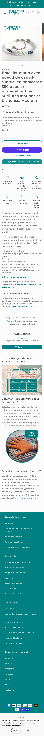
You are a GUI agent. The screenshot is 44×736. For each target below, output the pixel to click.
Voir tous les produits (14, 594)
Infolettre (9, 658)
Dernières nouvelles (14, 643)
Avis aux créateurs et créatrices (19, 633)
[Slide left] (16, 65)
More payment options (22, 155)
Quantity (5, 130)
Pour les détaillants (13, 638)
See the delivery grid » (24, 306)
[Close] (42, 715)
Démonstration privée (15, 622)
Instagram (9, 669)
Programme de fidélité (15, 573)
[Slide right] (27, 65)
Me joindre (9, 609)
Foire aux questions (14, 542)
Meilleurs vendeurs (13, 583)
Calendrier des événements (17, 562)
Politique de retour (13, 537)
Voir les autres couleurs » (15, 277)
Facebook (9, 663)
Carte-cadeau (11, 589)
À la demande (27, 498)
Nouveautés (10, 578)
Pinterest (9, 674)
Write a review (22, 347)
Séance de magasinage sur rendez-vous (21, 615)
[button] (4, 12)
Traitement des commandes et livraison (19, 529)
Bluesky (8, 685)
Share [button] (7, 170)
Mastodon (9, 690)
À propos (9, 523)
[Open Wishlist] (33, 12)
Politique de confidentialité (17, 547)
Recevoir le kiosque (14, 627)
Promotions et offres (14, 567)
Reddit (8, 679)
